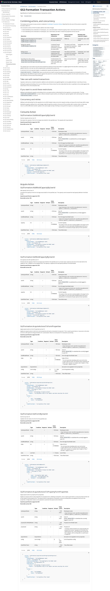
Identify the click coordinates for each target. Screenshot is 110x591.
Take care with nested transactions (98, 15)
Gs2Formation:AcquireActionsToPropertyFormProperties (101, 40)
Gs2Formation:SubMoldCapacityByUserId (101, 25)
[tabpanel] (55, 169)
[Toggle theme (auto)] (94, 2)
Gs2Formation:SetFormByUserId (101, 38)
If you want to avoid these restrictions (99, 18)
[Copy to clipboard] (88, 162)
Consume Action (97, 22)
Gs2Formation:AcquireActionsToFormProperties (101, 36)
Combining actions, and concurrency (99, 12)
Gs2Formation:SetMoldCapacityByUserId (100, 33)
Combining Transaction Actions (54, 24)
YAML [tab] (33, 160)
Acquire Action (96, 27)
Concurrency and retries (99, 21)
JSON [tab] (28, 160)
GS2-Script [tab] (39, 160)
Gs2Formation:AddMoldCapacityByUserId (101, 30)
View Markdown (98, 6)
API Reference (23, 6)
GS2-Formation (32, 6)
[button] (88, 2)
